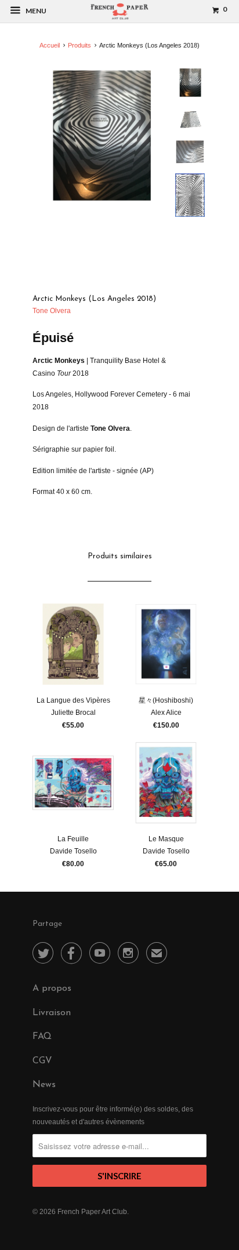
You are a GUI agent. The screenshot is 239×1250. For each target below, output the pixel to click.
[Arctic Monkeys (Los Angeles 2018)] (100, 136)
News (44, 1084)
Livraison (51, 1013)
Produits (79, 45)
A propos (51, 988)
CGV (42, 1061)
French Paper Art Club (92, 1212)
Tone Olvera (51, 311)
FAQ (42, 1036)
